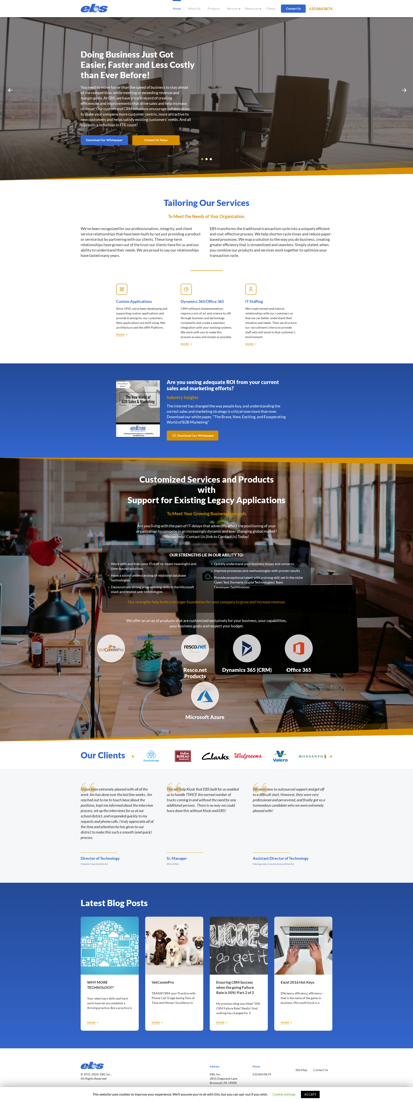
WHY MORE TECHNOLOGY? (100, 985)
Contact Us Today (156, 140)
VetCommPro (153, 637)
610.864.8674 (320, 8)
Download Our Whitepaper (104, 140)
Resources (252, 8)
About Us (194, 8)
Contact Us (293, 8)
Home (177, 8)
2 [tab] (206, 159)
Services (232, 8)
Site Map (301, 1070)
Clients (270, 8)
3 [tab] (211, 159)
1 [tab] (202, 159)
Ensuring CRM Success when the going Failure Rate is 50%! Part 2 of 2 (235, 987)
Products (214, 8)
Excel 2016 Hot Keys (297, 982)
